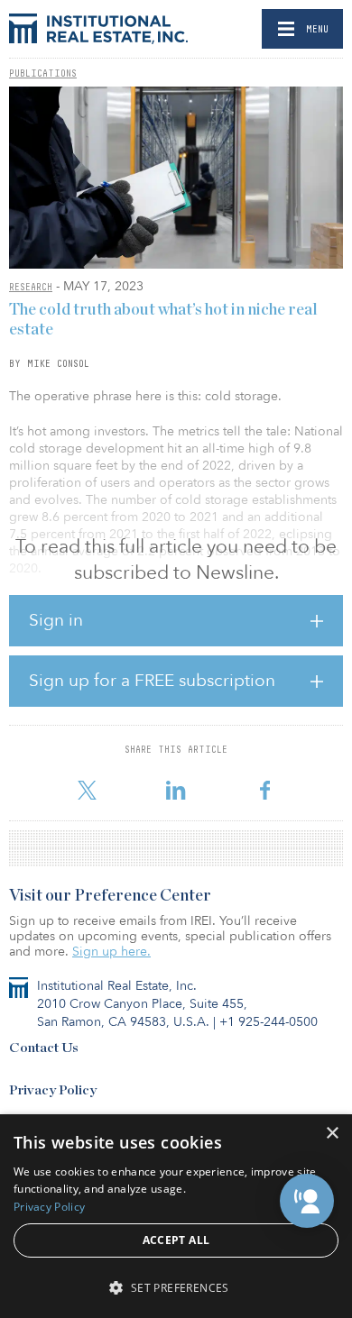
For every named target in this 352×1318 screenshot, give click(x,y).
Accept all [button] (176, 1240)
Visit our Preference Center (110, 896)
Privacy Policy (53, 1090)
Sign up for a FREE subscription (152, 680)
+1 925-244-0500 (268, 1021)
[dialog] (176, 1216)
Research (30, 286)
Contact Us (44, 1048)
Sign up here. (111, 951)
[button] (307, 1201)
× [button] (331, 1133)
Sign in (56, 620)
